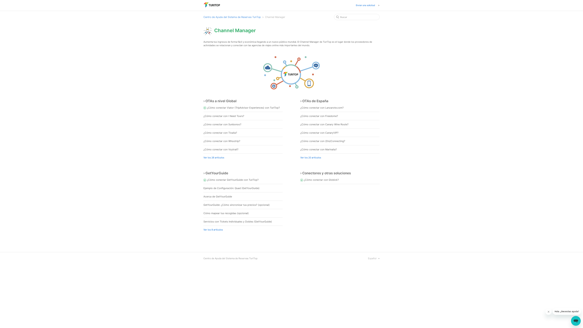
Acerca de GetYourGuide (217, 196)
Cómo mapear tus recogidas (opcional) (226, 213)
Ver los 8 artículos (213, 229)
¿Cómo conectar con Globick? (321, 179)
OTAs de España (315, 101)
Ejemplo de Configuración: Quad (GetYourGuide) (231, 188)
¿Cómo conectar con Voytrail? (220, 149)
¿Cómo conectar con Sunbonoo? (222, 124)
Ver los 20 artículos (310, 157)
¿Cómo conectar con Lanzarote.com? (322, 107)
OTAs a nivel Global (221, 101)
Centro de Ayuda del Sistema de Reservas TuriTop (232, 17)
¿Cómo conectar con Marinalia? (318, 149)
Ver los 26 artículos (213, 157)
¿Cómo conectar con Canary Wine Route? (324, 124)
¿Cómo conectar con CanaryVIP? (319, 132)
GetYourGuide (216, 173)
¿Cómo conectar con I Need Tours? (223, 116)
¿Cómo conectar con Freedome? (319, 116)
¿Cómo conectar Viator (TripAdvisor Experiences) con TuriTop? (243, 107)
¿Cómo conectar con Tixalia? (220, 132)
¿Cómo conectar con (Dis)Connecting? (322, 141)
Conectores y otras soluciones (326, 173)
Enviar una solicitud (365, 5)
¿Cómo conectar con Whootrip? (221, 141)
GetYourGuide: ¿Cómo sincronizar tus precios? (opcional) (236, 204)
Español (372, 258)
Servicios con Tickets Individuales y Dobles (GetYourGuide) (237, 221)
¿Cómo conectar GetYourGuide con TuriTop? (233, 179)
